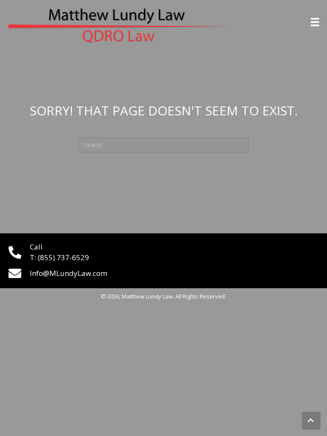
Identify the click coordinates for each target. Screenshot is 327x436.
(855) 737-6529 (63, 257)
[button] (311, 421)
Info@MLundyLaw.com (68, 273)
